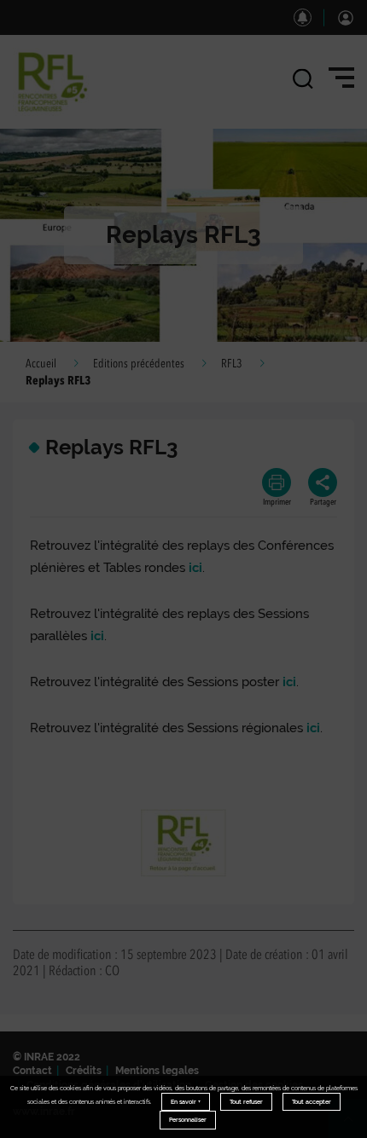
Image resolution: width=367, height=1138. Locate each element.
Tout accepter (311, 1102)
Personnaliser (188, 1120)
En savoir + (186, 1102)
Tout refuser (246, 1102)
